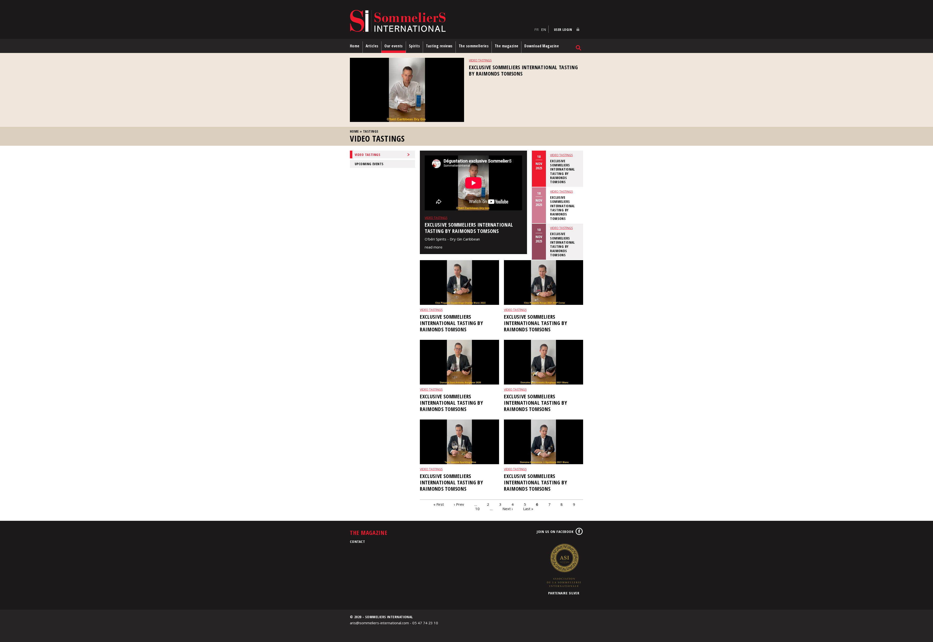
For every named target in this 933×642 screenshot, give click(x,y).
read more (433, 247)
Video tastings (480, 60)
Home (355, 46)
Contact (357, 541)
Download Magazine (541, 46)
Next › (507, 508)
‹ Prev (459, 504)
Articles (372, 46)
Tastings (370, 131)
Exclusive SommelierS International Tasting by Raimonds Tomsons (523, 70)
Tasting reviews (439, 46)
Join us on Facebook (555, 531)
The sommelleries (474, 46)
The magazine (506, 46)
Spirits (414, 46)
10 (477, 508)
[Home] (441, 21)
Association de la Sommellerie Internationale (563, 565)
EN (543, 29)
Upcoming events (369, 164)
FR (536, 29)
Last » (528, 508)
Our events (393, 46)
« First (438, 504)
